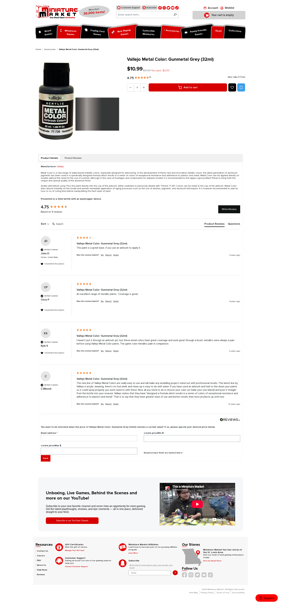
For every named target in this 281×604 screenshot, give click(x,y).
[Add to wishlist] (232, 87)
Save (45, 458)
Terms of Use (222, 592)
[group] (58, 207)
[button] (143, 77)
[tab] (49, 158)
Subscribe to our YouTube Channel (72, 520)
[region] (79, 100)
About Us (41, 565)
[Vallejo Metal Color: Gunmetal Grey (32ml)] (79, 100)
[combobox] (144, 14)
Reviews (41, 574)
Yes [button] (102, 255)
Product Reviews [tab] (73, 158)
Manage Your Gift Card (74, 550)
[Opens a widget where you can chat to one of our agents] (266, 598)
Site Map (193, 592)
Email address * (49, 433)
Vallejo (60, 166)
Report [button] (108, 255)
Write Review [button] (229, 209)
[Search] (175, 14)
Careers (41, 556)
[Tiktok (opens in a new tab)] (177, 7)
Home (38, 49)
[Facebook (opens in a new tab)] (160, 7)
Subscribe (151, 7)
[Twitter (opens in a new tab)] (168, 7)
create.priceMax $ (51, 445)
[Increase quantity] (143, 87)
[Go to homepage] (57, 11)
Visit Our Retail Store (212, 561)
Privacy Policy (207, 592)
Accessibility (238, 592)
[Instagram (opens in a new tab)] (164, 7)
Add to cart (191, 87)
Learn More (133, 553)
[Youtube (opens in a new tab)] (172, 7)
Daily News (42, 570)
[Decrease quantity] (130, 87)
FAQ (39, 560)
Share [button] (116, 255)
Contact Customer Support (76, 567)
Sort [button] (44, 223)
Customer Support (130, 7)
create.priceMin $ (154, 433)
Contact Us (42, 551)
